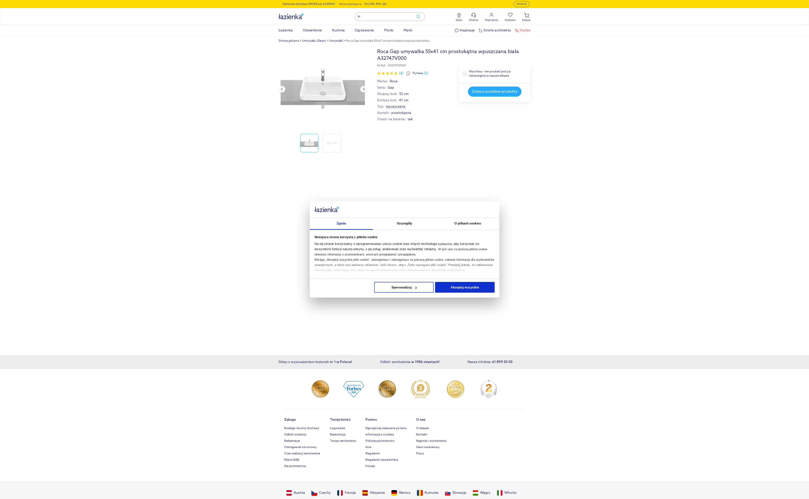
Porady (370, 466)
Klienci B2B (291, 460)
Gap (391, 88)
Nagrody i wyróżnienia (431, 441)
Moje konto (491, 20)
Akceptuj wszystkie (465, 287)
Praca (420, 453)
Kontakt (421, 434)
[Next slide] (363, 89)
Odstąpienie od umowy (300, 447)
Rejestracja (338, 434)
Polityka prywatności (380, 441)
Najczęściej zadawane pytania (386, 428)
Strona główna (289, 41)
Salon (459, 20)
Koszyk (526, 20)
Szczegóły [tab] (404, 223)
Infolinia (473, 20)
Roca (394, 81)
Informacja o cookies (380, 434)
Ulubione (510, 20)
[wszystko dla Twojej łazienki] (301, 14)
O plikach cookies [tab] (467, 223)
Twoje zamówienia (343, 441)
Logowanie (337, 428)
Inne (368, 447)
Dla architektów (295, 466)
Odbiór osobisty (295, 434)
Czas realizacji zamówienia (302, 453)
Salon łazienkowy (428, 447)
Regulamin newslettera (382, 460)
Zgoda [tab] (341, 223)
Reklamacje (292, 441)
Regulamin (373, 453)
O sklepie (422, 428)
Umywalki (336, 41)
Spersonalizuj (401, 287)
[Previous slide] (282, 89)
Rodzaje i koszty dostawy (301, 428)
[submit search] (416, 16)
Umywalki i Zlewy (314, 41)
